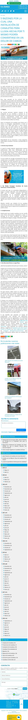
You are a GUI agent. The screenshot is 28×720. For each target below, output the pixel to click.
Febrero (7, 481)
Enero (7, 510)
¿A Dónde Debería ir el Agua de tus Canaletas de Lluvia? (13, 415)
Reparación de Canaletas (10, 653)
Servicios (8, 702)
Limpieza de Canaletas (9, 643)
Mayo (7, 470)
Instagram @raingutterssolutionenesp (13, 330)
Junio (7, 499)
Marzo (7, 479)
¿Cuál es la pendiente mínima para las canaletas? (15, 461)
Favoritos (9, 707)
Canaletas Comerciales (9, 659)
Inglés (11, 1)
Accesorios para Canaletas (10, 657)
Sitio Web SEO (10, 712)
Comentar (21, 430)
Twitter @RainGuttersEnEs (19, 329)
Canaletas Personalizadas (10, 649)
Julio (6, 497)
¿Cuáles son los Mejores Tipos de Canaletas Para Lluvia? (13, 379)
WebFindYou (17, 712)
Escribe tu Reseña (2, 11)
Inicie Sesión (4, 432)
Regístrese (11, 432)
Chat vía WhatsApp (15, 3)
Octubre (7, 491)
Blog (4, 15)
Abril (6, 472)
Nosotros (15, 701)
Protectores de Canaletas (10, 645)
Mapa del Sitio (10, 705)
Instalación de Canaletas (10, 647)
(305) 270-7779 (23, 6)
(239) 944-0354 (23, 8)
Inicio (1, 15)
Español (16, 1)
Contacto (9, 704)
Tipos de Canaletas (8, 655)
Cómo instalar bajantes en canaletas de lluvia (14, 449)
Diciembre (8, 487)
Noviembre (8, 489)
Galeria (16, 702)
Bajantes (6, 651)
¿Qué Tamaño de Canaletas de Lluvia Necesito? (14, 456)
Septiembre (8, 493)
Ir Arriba (21, 704)
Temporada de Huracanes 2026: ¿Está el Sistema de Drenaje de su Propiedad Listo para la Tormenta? (15, 441)
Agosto (7, 495)
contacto (22, 322)
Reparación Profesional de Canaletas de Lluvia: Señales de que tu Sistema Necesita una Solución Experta (15, 446)
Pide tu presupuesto (12, 717)
